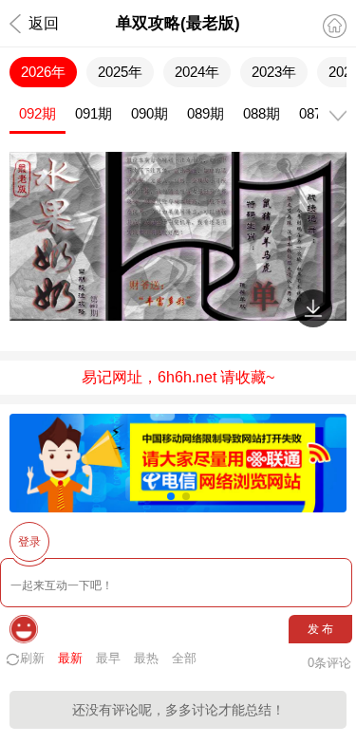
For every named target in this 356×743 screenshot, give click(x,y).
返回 (43, 23)
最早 (108, 658)
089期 (205, 113)
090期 (149, 113)
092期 (37, 113)
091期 (93, 113)
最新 (70, 658)
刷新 (32, 658)
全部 (184, 658)
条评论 (329, 663)
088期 (261, 113)
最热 (146, 658)
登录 (29, 541)
